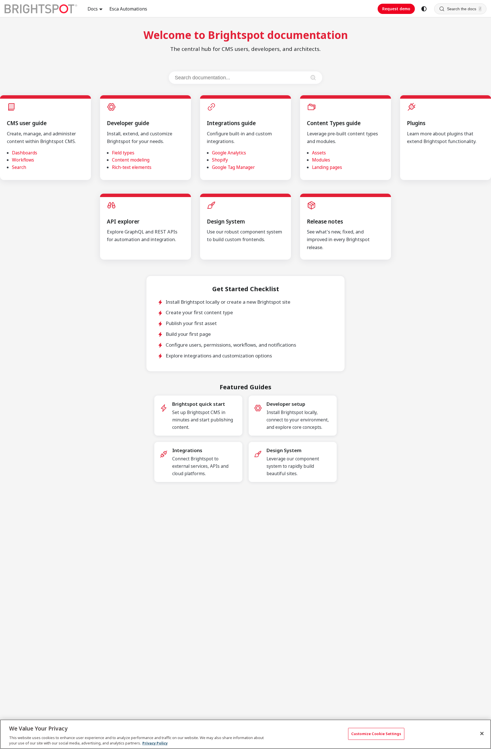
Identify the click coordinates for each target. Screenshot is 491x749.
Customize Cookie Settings (376, 733)
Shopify (220, 160)
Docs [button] (93, 9)
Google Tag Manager (233, 167)
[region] (245, 734)
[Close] (482, 733)
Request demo (396, 8)
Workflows (23, 160)
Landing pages (327, 167)
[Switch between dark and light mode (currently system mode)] (423, 8)
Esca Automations (128, 9)
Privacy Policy (155, 743)
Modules (321, 160)
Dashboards (24, 153)
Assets (319, 153)
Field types (123, 153)
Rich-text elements (131, 167)
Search (19, 167)
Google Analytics (229, 153)
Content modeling (130, 160)
